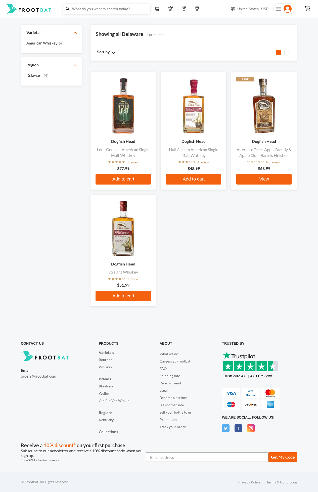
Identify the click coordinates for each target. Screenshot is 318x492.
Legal (164, 390)
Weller (104, 393)
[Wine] (198, 9)
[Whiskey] (158, 9)
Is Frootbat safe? (172, 405)
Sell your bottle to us (176, 412)
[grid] (51, 44)
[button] (159, 9)
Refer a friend (170, 383)
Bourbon (106, 359)
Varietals (106, 352)
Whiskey (105, 367)
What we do (169, 354)
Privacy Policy (249, 482)
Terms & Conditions (281, 482)
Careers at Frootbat (175, 361)
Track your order (173, 427)
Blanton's (106, 386)
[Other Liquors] (185, 9)
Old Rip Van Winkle (114, 400)
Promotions (169, 419)
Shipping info (170, 376)
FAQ (163, 368)
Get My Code (283, 457)
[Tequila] (171, 9)
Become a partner (173, 397)
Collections (108, 431)
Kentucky (106, 420)
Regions (106, 412)
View (264, 179)
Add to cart (123, 179)
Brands (105, 379)
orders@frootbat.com (38, 376)
